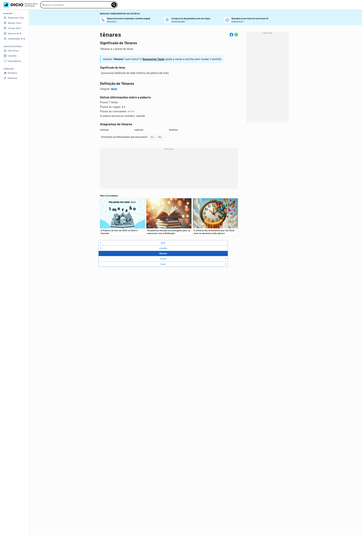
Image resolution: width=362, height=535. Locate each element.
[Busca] (114, 4)
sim (152, 137)
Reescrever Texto (153, 59)
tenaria (163, 259)
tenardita (163, 248)
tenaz (163, 264)
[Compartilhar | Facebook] (231, 34)
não (160, 137)
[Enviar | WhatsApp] (236, 34)
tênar (114, 89)
